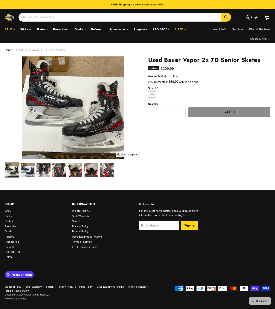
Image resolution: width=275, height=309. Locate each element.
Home (8, 50)
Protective (60, 29)
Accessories (117, 29)
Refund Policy (80, 231)
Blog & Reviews (259, 29)
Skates (41, 29)
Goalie (79, 29)
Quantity (153, 104)
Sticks (24, 29)
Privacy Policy (80, 226)
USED (179, 29)
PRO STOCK (161, 29)
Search (76, 221)
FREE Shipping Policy (85, 246)
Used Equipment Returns (87, 236)
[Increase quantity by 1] (181, 112)
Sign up (189, 225)
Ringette (140, 29)
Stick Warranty (80, 216)
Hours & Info (218, 29)
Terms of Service (82, 241)
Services (238, 29)
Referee (96, 29)
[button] (209, 82)
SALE (9, 29)
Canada (258, 39)
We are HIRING (81, 210)
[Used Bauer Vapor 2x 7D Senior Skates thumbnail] (11, 170)
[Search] (226, 17)
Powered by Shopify (15, 298)
